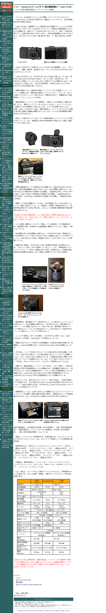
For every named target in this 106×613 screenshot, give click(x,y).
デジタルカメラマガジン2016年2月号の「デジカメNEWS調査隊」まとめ (7, 428)
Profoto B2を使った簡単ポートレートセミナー (7, 332)
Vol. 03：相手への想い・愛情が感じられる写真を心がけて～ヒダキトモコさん (7, 169)
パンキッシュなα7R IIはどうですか (7, 274)
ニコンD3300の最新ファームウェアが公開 (7, 18)
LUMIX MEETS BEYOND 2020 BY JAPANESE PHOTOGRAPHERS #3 (9, 260)
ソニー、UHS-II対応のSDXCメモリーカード (7, 393)
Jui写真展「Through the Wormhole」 (6, 384)
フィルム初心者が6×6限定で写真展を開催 (7, 378)
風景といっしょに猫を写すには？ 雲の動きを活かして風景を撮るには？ (7, 201)
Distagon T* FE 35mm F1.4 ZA (6, 77)
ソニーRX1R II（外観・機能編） (6, 371)
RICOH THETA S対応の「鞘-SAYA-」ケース (7, 268)
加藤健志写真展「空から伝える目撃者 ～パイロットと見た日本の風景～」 (7, 35)
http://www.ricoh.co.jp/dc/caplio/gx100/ (29, 584)
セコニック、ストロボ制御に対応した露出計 (7, 161)
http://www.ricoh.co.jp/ (23, 580)
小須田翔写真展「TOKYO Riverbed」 (7, 190)
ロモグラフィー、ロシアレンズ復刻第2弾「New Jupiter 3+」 (7, 302)
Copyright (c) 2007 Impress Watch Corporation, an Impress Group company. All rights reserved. (43, 610)
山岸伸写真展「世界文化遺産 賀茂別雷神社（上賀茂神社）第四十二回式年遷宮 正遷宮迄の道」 (7, 249)
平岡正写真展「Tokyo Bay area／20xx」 (7, 43)
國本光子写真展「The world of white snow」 (7, 311)
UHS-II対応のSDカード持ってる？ (7, 72)
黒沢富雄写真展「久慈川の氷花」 (7, 66)
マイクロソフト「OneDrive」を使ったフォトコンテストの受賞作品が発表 (7, 418)
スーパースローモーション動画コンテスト (7, 325)
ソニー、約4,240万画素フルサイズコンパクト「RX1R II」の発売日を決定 (7, 443)
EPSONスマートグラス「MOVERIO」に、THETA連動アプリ (7, 236)
